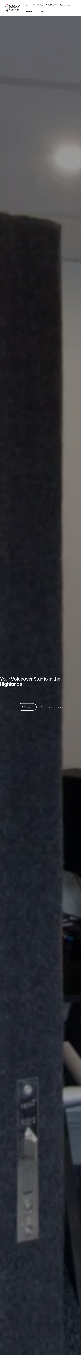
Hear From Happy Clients (52, 707)
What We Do (51, 5)
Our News (41, 11)
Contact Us (29, 11)
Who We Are (38, 5)
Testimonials (65, 5)
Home (27, 5)
